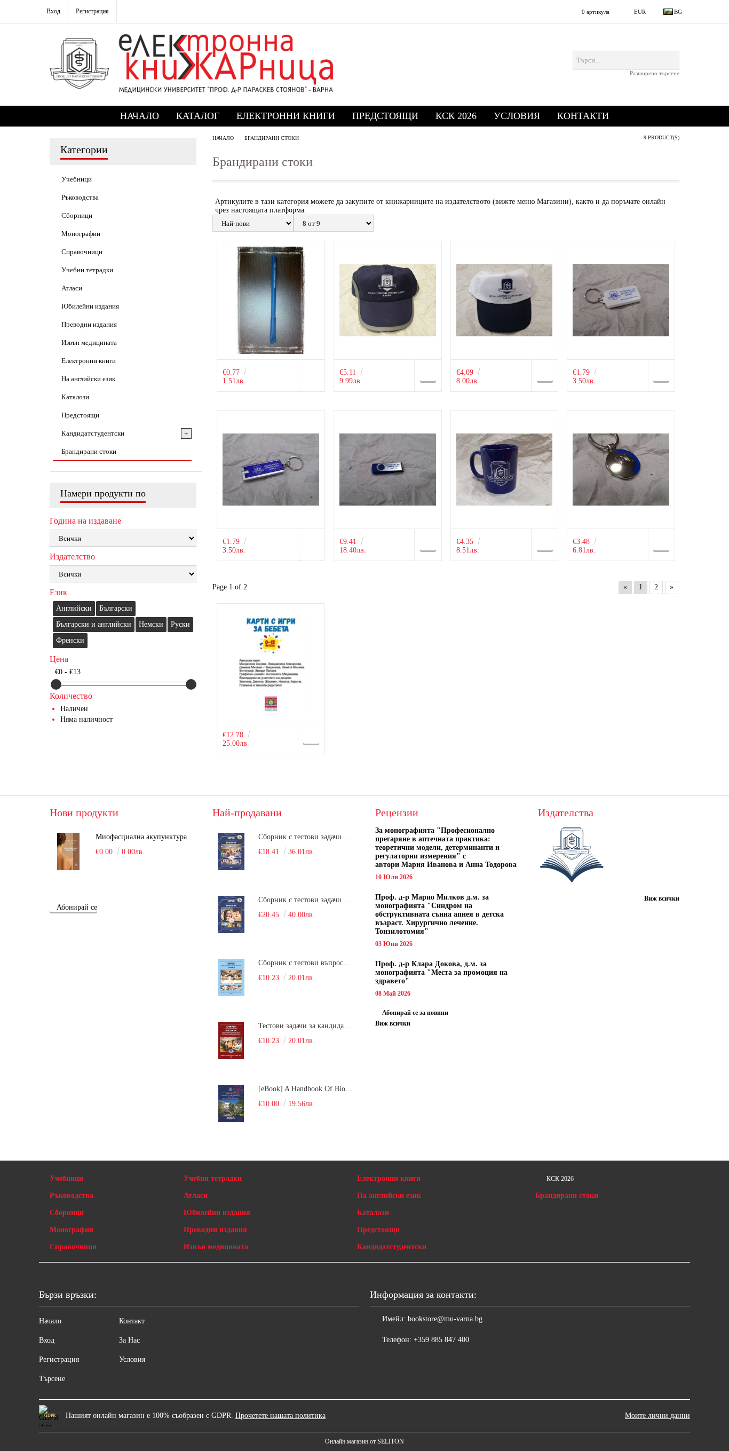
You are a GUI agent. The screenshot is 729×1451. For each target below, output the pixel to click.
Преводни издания (215, 1230)
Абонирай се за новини (415, 1012)
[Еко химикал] (271, 300)
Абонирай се (77, 907)
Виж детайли (311, 380)
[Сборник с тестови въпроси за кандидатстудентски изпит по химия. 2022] (231, 977)
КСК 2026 (456, 116)
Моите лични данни (657, 1415)
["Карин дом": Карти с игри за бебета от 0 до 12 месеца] (271, 662)
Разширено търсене (654, 73)
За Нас (129, 1340)
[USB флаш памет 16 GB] (387, 469)
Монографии (71, 1230)
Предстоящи (385, 116)
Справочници (73, 1247)
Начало (139, 116)
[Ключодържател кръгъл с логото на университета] (621, 469)
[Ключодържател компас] (621, 300)
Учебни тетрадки (213, 1178)
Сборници (67, 1213)
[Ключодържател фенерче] (271, 469)
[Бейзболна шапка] (504, 300)
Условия (517, 116)
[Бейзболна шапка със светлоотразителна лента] (387, 300)
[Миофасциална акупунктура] (68, 851)
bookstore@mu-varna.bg (445, 1319)
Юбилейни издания (217, 1213)
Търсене (52, 1379)
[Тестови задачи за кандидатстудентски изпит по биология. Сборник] (231, 1040)
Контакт (132, 1321)
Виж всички (392, 1023)
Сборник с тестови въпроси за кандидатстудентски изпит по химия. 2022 (306, 963)
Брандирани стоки (566, 1196)
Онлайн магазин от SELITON (364, 1441)
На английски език (389, 1196)
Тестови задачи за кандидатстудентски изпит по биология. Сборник (306, 1026)
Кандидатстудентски (391, 1247)
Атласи (196, 1196)
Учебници (66, 1178)
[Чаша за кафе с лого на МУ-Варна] (504, 469)
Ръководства (71, 1196)
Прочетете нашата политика (280, 1415)
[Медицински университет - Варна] (572, 856)
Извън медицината (216, 1247)
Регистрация (59, 1359)
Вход (46, 1340)
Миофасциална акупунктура (141, 837)
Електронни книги (285, 116)
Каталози (373, 1213)
